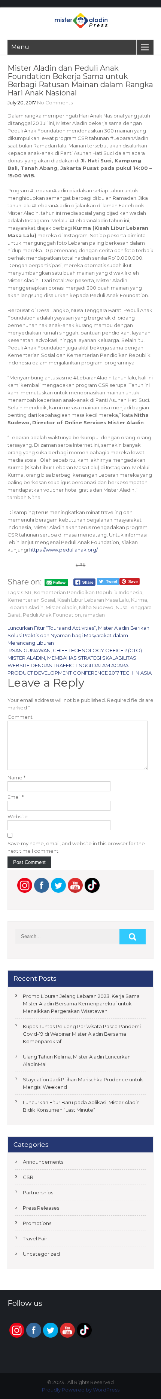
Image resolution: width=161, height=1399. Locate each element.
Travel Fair (35, 1238)
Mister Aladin (61, 607)
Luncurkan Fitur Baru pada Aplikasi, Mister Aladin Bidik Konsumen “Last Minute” (81, 1106)
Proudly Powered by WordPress (80, 1390)
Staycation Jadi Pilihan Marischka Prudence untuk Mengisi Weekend (83, 1083)
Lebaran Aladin (25, 607)
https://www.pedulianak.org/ (63, 550)
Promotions (37, 1223)
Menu (20, 47)
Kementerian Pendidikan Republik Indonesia (88, 592)
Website (17, 816)
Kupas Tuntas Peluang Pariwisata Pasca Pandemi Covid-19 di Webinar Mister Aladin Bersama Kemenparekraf (82, 1033)
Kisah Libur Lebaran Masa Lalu (93, 600)
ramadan (94, 615)
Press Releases (41, 1208)
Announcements (43, 1162)
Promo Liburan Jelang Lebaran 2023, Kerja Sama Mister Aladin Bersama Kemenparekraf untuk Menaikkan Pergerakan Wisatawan (81, 1003)
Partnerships (38, 1192)
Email (15, 797)
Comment (20, 717)
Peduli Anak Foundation (52, 615)
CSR (26, 592)
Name (16, 778)
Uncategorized (41, 1254)
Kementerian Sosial (31, 600)
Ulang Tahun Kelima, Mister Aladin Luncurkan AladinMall (77, 1060)
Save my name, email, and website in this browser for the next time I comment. (76, 847)
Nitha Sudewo (96, 607)
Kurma (139, 600)
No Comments (55, 103)
